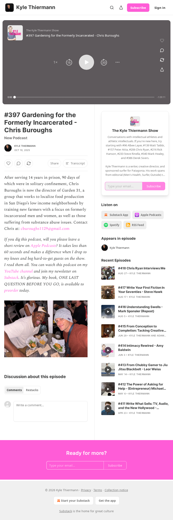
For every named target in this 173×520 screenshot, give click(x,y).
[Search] (112, 7)
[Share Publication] (121, 7)
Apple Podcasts (43, 246)
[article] (135, 273)
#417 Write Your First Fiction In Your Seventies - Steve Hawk (141, 290)
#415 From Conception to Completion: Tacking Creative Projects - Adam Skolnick (141, 328)
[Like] (8, 163)
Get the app (107, 501)
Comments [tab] (14, 390)
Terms (97, 490)
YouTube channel (18, 271)
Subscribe (138, 7)
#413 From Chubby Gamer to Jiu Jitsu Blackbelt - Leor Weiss (143, 367)
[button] (55, 62)
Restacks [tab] (32, 390)
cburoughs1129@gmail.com (45, 229)
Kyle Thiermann (24, 145)
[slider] (84, 97)
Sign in (159, 7)
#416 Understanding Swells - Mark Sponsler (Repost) (140, 309)
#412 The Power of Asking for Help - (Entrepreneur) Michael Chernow (141, 386)
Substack (11, 278)
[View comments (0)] (162, 50)
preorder (11, 290)
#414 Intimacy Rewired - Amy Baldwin (141, 348)
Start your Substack (75, 501)
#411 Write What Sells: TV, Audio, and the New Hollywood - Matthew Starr (143, 406)
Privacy (86, 490)
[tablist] (22, 390)
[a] (108, 273)
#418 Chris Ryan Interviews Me (141, 268)
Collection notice (116, 490)
